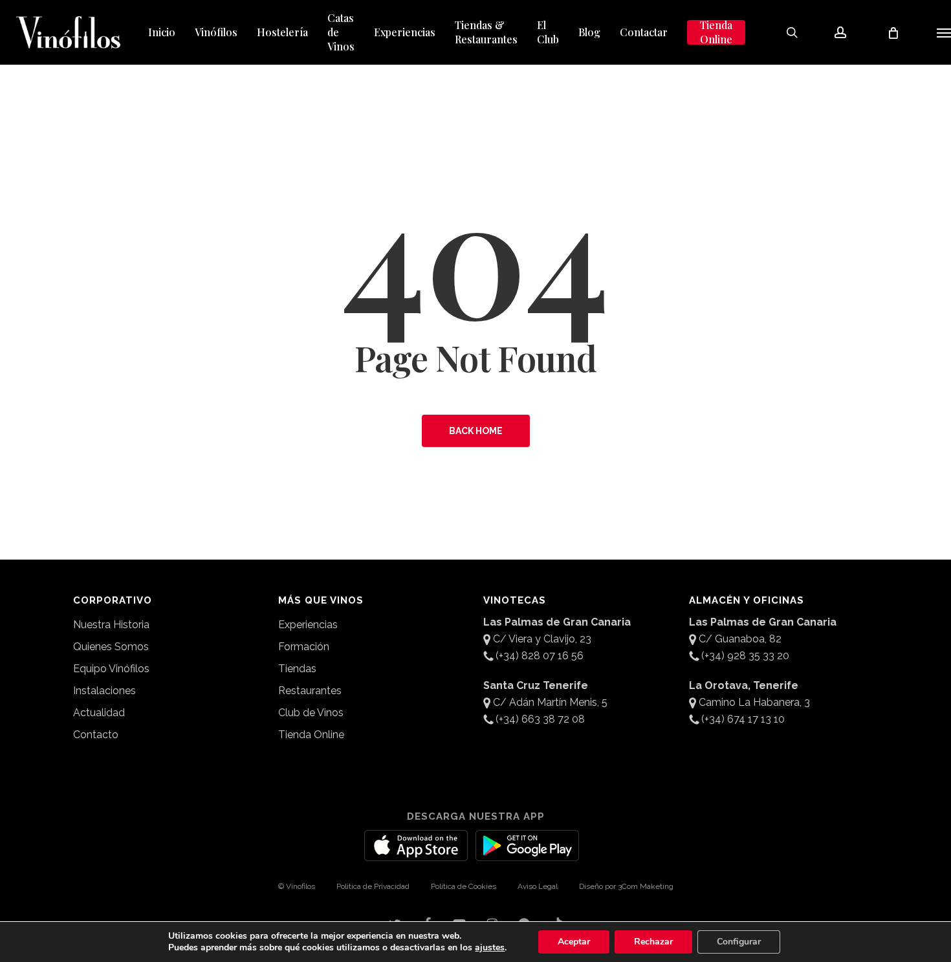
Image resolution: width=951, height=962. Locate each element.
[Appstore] (416, 853)
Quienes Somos (111, 646)
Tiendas (297, 668)
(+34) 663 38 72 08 (540, 719)
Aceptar (574, 941)
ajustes (490, 948)
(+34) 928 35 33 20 (745, 656)
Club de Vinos (311, 712)
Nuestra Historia (111, 624)
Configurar (739, 941)
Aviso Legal (538, 886)
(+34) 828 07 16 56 (540, 656)
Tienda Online (311, 734)
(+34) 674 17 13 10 (743, 719)
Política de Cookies (463, 886)
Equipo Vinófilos (111, 668)
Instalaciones (104, 690)
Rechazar (653, 941)
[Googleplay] (527, 853)
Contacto (95, 734)
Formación (303, 646)
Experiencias (308, 624)
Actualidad (99, 712)
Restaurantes (310, 690)
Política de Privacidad (373, 886)
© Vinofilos (296, 886)
